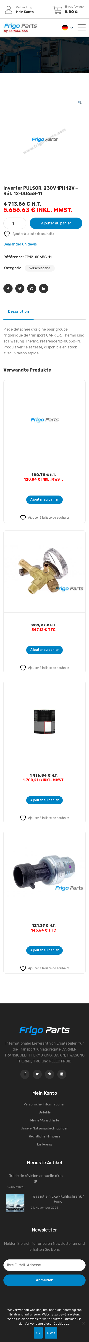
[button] (80, 103)
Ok (38, 1333)
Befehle (45, 1112)
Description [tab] (18, 311)
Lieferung (44, 1144)
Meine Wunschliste (44, 1120)
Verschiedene (39, 268)
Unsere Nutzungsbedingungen (44, 1128)
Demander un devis (20, 244)
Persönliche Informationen (44, 1104)
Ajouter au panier (56, 223)
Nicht (51, 1333)
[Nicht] (83, 1323)
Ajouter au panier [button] (44, 499)
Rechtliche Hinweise (44, 1136)
